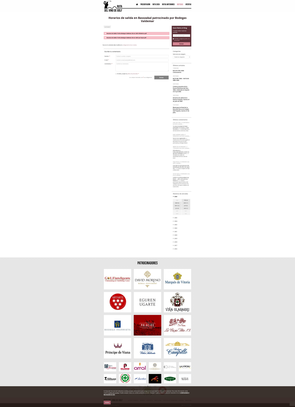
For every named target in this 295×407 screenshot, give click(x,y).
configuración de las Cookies (129, 45)
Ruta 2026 (156, 4)
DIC (186, 213)
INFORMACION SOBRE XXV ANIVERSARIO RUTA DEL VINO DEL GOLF (180, 156)
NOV (177, 213)
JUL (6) (177, 208)
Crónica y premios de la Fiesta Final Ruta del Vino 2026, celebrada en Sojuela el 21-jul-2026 (181, 89)
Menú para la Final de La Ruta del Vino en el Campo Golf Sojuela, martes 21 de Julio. (181, 110)
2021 (175, 231)
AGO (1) (186, 208)
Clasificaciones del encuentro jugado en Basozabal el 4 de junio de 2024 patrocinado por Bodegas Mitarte (181, 141)
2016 (175, 249)
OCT (186, 211)
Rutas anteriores (168, 4)
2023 (175, 225)
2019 (175, 238)
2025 (175, 218)
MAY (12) (177, 205)
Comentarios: (108, 63)
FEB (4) (186, 200)
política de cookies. (114, 393)
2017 (175, 245)
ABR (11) (186, 203)
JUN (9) (186, 205)
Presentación (145, 4)
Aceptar (107, 402)
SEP (177, 211)
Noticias (180, 4)
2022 (175, 228)
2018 (175, 242)
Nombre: (107, 56)
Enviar (161, 77)
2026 (175, 196)
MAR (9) (177, 203)
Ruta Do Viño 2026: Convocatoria (178, 71)
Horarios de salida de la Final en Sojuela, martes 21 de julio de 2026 (181, 99)
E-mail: (106, 60)
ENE (177, 200)
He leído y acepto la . (128, 73)
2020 (175, 235)
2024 (175, 221)
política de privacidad (132, 73)
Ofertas (188, 4)
